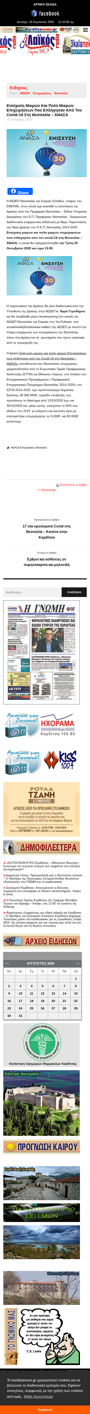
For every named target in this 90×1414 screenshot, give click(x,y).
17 (20, 1001)
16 (9, 1001)
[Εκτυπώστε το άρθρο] (57, 484)
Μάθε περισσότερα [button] (38, 1396)
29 (76, 1008)
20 (53, 1001)
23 (9, 1008)
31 (20, 1016)
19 (42, 1001)
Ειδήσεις (18, 88)
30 (9, 1016)
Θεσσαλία (61, 93)
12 (42, 993)
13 (53, 993)
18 (31, 1001)
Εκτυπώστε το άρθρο (73, 484)
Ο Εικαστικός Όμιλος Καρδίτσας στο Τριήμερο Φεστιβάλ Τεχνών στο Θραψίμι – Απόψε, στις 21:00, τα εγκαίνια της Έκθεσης (40, 903)
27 (53, 1008)
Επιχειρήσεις (42, 93)
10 (20, 993)
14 (64, 993)
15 (76, 993)
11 (31, 993)
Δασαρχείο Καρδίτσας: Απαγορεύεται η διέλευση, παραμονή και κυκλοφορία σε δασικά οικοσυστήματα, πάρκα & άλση (42, 891)
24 (20, 1008)
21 (64, 1001)
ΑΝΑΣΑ (24, 93)
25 (31, 1008)
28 (64, 1008)
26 (42, 1008)
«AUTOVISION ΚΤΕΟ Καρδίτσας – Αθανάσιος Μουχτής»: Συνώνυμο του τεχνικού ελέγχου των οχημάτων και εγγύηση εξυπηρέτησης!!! (41, 866)
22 (76, 1001)
